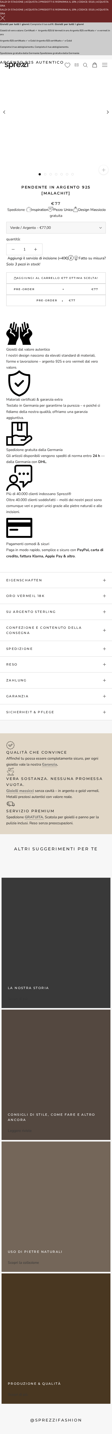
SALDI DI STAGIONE (11, 1)
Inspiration (39, 209)
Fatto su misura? (92, 258)
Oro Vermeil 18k (25, 596)
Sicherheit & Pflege (30, 712)
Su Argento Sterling (31, 612)
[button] (56, 314)
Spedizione (19, 649)
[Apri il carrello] (94, 65)
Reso (12, 664)
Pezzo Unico (63, 209)
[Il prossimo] (108, 112)
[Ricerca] (85, 65)
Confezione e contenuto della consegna (44, 630)
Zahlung (16, 680)
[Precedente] (4, 112)
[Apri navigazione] (104, 65)
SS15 (91, 1)
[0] (67, 65)
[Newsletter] (76, 65)
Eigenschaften (24, 580)
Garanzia (17, 696)
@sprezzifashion (56, 1420)
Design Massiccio (92, 209)
